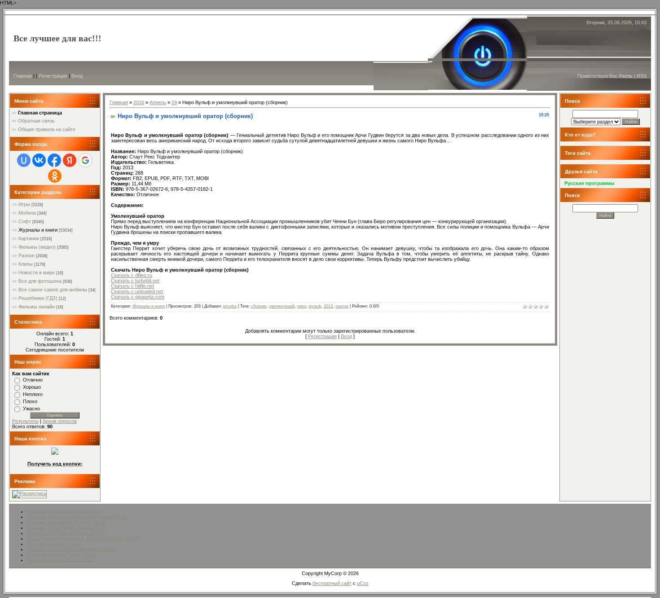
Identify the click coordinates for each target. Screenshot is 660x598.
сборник (258, 306)
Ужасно (31, 408)
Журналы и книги (37, 230)
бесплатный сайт (332, 583)
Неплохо (33, 394)
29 (174, 102)
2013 (328, 306)
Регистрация (53, 76)
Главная (22, 76)
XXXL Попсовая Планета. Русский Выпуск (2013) (83, 538)
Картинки (28, 238)
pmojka (230, 306)
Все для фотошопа (40, 281)
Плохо (30, 401)
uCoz (363, 583)
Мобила (27, 212)
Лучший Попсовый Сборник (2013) (66, 522)
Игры (24, 204)
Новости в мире (36, 272)
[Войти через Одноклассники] (55, 176)
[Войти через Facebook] (54, 160)
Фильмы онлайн (36, 306)
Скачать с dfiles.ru (131, 275)
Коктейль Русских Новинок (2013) (65, 533)
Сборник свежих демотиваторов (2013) (71, 549)
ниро (301, 306)
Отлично (33, 380)
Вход (77, 76)
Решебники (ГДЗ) (37, 298)
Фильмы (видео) (37, 247)
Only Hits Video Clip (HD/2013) (60, 560)
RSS (642, 76)
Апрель (158, 102)
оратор (341, 306)
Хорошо (32, 387)
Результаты (25, 421)
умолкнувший (282, 306)
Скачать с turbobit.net (135, 280)
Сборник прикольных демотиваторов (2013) (77, 516)
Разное (26, 255)
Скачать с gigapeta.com (137, 296)
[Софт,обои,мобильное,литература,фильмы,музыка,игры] (54, 453)
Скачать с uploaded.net (137, 291)
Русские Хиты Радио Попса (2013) (66, 527)
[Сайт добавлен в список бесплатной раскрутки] (29, 493)
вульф (315, 306)
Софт (24, 221)
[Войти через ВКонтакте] (39, 160)
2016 (138, 102)
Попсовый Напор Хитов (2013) (62, 554)
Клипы (25, 264)
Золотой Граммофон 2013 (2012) (64, 511)
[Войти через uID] (24, 160)
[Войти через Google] (85, 160)
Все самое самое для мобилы (52, 289)
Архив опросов (60, 421)
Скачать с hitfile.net (132, 286)
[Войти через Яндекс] (69, 160)
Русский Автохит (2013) (54, 543)
